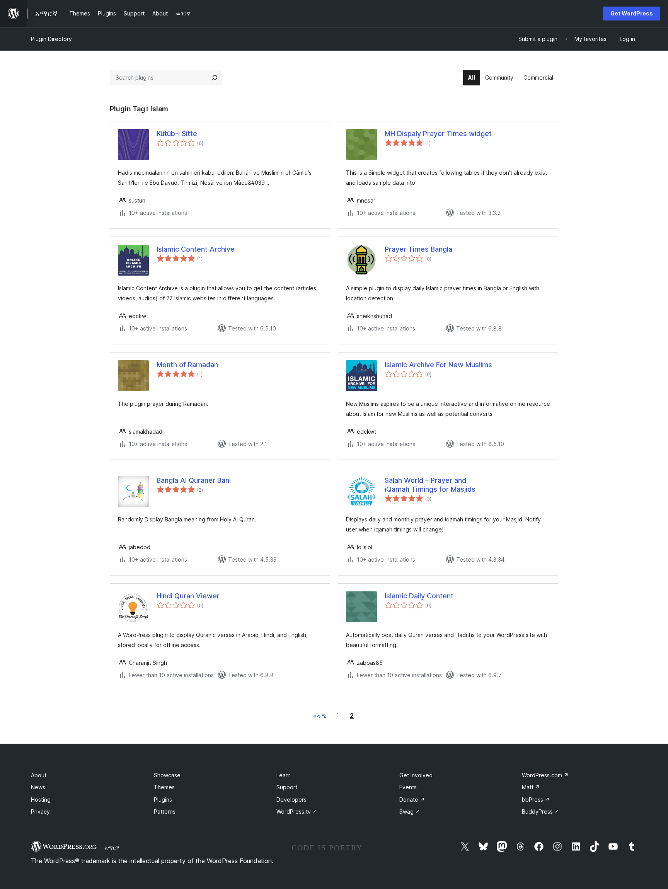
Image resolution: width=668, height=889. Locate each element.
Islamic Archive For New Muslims (438, 365)
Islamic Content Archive (196, 249)
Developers (291, 799)
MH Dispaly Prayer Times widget (438, 133)
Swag (409, 811)
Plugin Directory (51, 39)
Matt (531, 787)
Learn (283, 775)
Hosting (41, 799)
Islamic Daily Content (419, 596)
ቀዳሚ (319, 715)
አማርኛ (112, 848)
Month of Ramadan (187, 365)
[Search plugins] (214, 77)
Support (286, 787)
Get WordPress (631, 13)
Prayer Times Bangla (418, 249)
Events (408, 787)
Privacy (40, 811)
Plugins (163, 799)
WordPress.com (545, 775)
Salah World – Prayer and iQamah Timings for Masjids (430, 484)
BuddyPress (540, 811)
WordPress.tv (296, 811)
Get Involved (416, 775)
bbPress (536, 799)
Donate (412, 799)
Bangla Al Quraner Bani (194, 480)
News (38, 787)
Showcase (167, 775)
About (38, 775)
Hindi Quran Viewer (188, 596)
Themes (164, 787)
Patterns (165, 811)
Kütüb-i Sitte (177, 133)
